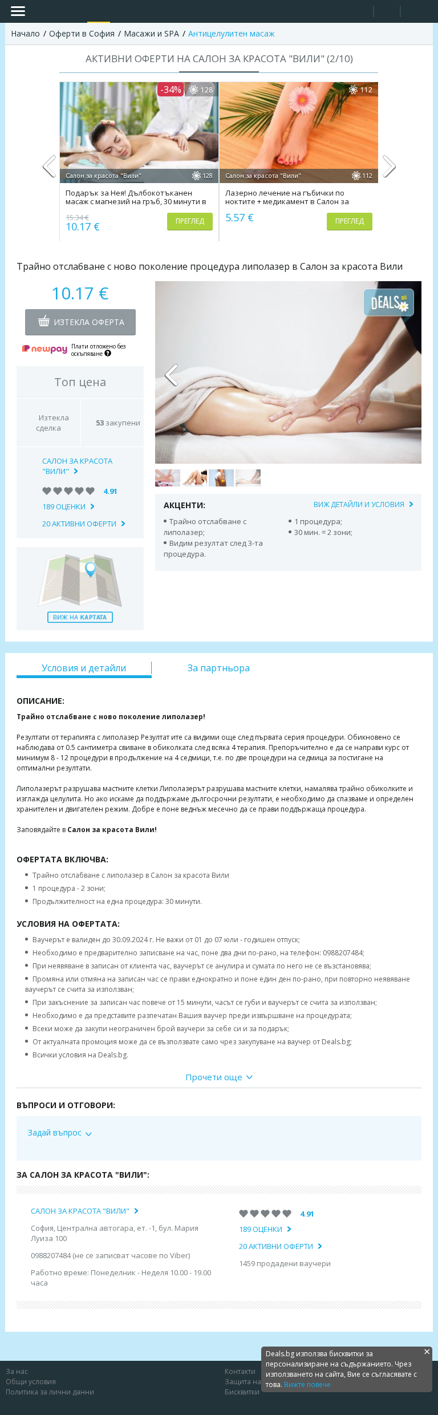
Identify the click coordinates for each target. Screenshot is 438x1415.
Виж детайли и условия (359, 504)
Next (389, 171)
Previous (49, 171)
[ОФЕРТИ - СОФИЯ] (98, 11)
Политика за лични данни (50, 1392)
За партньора (219, 668)
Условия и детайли (84, 668)
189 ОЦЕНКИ (64, 506)
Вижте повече (307, 1384)
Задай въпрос (55, 1133)
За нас (17, 1371)
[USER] (388, 13)
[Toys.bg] (145, 11)
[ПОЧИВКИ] (122, 11)
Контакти (240, 1371)
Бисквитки (242, 1392)
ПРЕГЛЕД (190, 221)
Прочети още (213, 1077)
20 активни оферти (79, 523)
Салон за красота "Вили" (77, 466)
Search (360, 11)
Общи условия (31, 1381)
